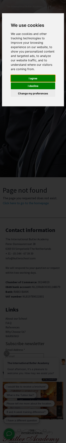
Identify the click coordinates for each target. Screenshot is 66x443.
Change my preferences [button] (33, 93)
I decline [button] (33, 85)
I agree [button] (33, 78)
